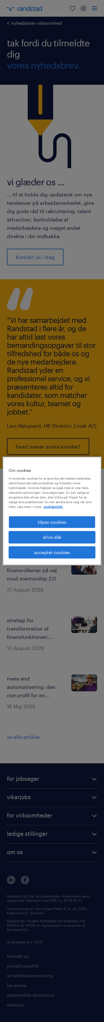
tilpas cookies (52, 522)
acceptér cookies (52, 552)
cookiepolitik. (53, 506)
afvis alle (52, 537)
